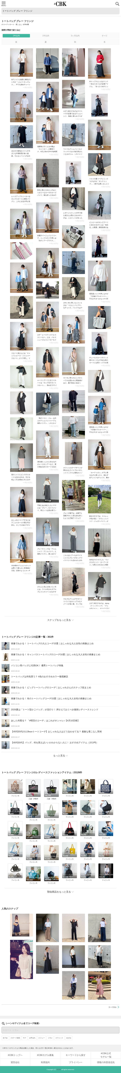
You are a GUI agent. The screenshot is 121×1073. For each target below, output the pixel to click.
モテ (24, 1038)
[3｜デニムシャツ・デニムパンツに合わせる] (47, 532)
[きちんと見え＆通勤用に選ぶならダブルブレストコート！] (47, 572)
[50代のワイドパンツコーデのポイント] (47, 928)
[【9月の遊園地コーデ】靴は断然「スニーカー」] (47, 129)
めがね (68, 1038)
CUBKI (60, 4)
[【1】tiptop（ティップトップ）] (99, 586)
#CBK (59, 1069)
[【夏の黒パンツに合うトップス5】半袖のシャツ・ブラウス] (73, 956)
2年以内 (16, 36)
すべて (104, 36)
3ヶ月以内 (75, 36)
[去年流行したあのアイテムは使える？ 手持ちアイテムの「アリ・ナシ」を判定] (21, 925)
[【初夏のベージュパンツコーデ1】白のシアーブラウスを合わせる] (47, 217)
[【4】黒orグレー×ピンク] (21, 457)
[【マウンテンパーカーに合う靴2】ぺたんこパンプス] (73, 288)
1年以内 (45, 36)
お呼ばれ (32, 1038)
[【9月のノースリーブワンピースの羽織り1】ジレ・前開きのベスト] (47, 959)
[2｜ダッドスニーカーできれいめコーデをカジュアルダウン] (73, 539)
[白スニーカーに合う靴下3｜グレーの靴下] (73, 495)
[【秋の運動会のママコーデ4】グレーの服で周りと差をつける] (47, 488)
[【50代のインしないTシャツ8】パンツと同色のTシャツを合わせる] (73, 928)
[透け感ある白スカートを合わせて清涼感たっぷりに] (47, 444)
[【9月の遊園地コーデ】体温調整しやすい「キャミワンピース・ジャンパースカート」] (21, 336)
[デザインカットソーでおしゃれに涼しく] (99, 928)
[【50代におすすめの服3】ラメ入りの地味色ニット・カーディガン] (99, 542)
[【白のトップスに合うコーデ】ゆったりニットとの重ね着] (99, 63)
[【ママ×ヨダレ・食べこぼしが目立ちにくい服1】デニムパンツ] (73, 94)
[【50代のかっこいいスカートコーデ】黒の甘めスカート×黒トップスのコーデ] (99, 343)
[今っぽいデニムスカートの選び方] (21, 502)
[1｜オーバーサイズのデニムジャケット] (21, 547)
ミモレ (50, 1038)
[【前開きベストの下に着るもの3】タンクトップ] (99, 164)
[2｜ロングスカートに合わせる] (21, 178)
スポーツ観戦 (15, 1038)
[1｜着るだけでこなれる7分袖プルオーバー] (99, 276)
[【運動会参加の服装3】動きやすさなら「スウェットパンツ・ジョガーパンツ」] (99, 499)
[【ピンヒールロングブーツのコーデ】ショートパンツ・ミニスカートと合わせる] (99, 205)
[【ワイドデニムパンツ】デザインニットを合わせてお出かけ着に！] (73, 134)
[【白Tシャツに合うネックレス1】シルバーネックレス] (21, 62)
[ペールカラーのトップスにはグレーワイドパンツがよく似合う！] (73, 453)
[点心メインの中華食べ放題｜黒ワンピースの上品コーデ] (21, 136)
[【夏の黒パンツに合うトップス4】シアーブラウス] (99, 956)
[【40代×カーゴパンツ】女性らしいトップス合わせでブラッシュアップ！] (47, 173)
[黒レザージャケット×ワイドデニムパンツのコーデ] (73, 198)
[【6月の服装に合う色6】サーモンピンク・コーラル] (73, 361)
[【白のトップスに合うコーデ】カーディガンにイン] (99, 454)
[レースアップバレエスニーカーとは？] (47, 317)
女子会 (5, 1038)
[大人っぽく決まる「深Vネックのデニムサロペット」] (73, 582)
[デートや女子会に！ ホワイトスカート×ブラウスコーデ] (21, 959)
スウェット (59, 1038)
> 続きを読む (27, 87)
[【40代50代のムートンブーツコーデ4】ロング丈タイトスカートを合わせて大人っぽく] (47, 362)
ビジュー (41, 1038)
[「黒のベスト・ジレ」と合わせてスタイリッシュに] (47, 404)
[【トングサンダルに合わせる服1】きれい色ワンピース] (99, 985)
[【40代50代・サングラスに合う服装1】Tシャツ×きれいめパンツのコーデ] (73, 985)
